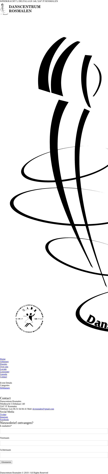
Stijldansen (5, 388)
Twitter (3, 414)
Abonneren (6, 462)
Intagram (4, 417)
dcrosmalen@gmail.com (43, 409)
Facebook (4, 419)
